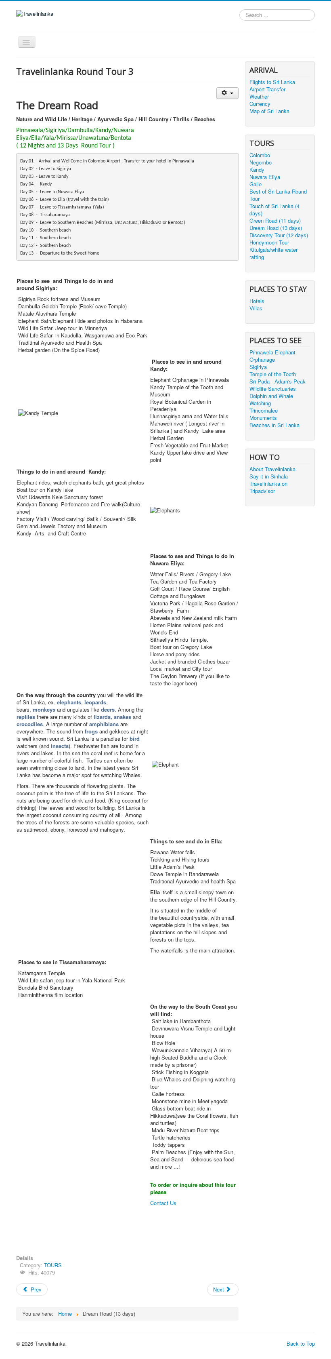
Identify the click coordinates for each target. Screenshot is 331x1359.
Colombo (259, 155)
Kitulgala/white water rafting (273, 253)
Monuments (263, 417)
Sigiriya (258, 367)
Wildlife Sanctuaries (272, 388)
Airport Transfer (267, 89)
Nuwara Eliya (264, 177)
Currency (259, 103)
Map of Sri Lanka (269, 111)
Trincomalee (263, 410)
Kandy (256, 169)
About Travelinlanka (272, 469)
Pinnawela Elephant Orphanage (272, 356)
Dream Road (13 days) (275, 228)
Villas (255, 308)
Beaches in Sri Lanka (274, 425)
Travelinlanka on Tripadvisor (268, 487)
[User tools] (227, 93)
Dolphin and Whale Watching (271, 399)
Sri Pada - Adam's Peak (277, 381)
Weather (259, 96)
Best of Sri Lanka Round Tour (278, 195)
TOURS (53, 1265)
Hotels (256, 301)
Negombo (260, 162)
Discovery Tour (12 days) (278, 235)
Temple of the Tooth (272, 374)
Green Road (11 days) (275, 220)
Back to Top (301, 1343)
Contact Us (163, 1203)
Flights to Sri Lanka (272, 82)
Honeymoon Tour (269, 242)
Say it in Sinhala (268, 476)
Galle (255, 184)
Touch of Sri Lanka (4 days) (274, 209)
